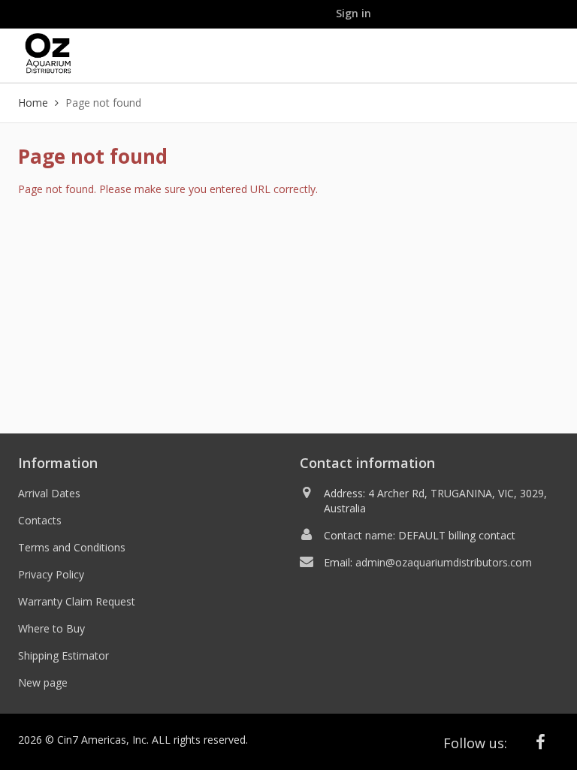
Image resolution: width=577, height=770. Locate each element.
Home (33, 102)
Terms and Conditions (71, 547)
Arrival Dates (49, 493)
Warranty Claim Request (76, 601)
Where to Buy (51, 628)
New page (43, 682)
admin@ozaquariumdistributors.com (443, 562)
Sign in (353, 13)
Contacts (40, 520)
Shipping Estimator (63, 655)
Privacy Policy (51, 574)
